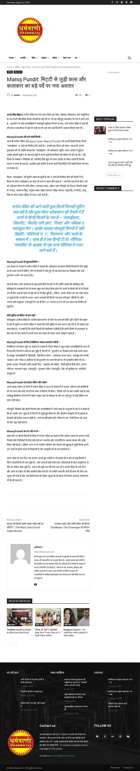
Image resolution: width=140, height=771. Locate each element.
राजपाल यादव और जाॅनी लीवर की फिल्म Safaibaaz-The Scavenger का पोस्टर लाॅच (70, 527)
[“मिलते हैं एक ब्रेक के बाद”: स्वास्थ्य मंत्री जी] (100, 706)
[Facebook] (112, 2)
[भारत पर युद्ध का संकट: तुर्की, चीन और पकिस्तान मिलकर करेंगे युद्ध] (100, 165)
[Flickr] (113, 736)
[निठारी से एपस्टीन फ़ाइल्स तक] (12, 694)
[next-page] (14, 644)
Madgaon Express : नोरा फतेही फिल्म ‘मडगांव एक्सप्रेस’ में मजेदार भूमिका (75, 633)
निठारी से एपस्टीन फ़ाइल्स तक (32, 691)
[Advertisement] (93, 30)
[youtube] (35, 583)
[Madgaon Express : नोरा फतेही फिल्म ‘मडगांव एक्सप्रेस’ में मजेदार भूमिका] (76, 617)
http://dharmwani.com (44, 552)
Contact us (128, 767)
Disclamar (115, 767)
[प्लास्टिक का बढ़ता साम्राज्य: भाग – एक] (100, 153)
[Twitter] (122, 2)
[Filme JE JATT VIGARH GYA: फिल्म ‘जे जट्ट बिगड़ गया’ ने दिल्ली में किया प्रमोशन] (48, 617)
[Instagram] (117, 2)
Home (10, 67)
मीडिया (17, 67)
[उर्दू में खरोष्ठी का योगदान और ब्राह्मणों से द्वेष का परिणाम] (56, 697)
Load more (112, 175)
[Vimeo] (126, 2)
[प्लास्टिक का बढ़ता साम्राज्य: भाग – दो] (100, 142)
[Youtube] (131, 2)
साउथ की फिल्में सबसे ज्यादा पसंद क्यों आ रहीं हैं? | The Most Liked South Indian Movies (25, 527)
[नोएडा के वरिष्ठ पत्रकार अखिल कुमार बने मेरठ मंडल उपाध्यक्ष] (100, 130)
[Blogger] (97, 736)
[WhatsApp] (54, 104)
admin (17, 95)
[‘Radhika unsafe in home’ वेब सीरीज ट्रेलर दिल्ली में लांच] (20, 617)
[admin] (9, 95)
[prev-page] (9, 644)
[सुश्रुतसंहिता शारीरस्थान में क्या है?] (56, 709)
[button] (129, 58)
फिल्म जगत (26, 67)
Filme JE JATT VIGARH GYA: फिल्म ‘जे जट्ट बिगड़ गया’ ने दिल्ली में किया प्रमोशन (47, 633)
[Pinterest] (46, 104)
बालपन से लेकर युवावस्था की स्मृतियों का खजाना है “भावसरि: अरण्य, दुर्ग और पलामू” (75, 682)
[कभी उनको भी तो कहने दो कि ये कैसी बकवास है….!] (12, 682)
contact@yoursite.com (63, 755)
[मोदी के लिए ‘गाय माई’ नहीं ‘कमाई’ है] (12, 706)
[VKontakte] (128, 736)
